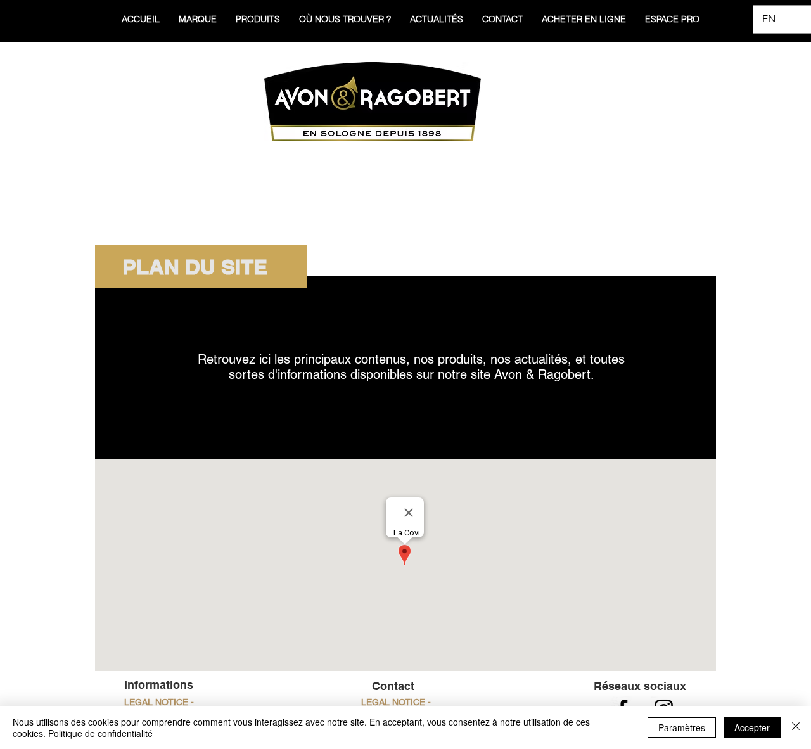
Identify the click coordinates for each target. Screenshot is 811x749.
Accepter (752, 727)
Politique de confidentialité (100, 733)
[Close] (795, 727)
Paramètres (681, 727)
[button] (396, 702)
